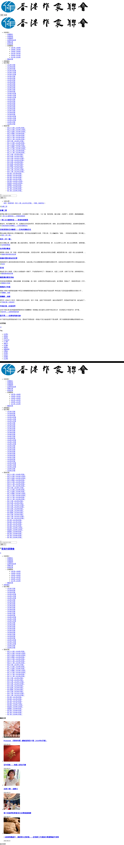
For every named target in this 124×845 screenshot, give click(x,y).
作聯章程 (10, 36)
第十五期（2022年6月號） (15, 164)
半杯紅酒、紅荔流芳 (8, 306)
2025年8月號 (11, 112)
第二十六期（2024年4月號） (16, 143)
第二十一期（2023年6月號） (16, 152)
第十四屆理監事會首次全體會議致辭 (17, 813)
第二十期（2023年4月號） (15, 154)
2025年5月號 (11, 107)
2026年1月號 (11, 122)
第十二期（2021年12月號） (16, 169)
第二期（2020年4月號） (15, 189)
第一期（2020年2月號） (15, 190)
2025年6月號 (11, 108)
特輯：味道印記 (39, 203)
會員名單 (10, 44)
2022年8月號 (11, 67)
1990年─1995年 (16, 49)
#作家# (6, 353)
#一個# (6, 341)
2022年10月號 (11, 70)
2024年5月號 (11, 88)
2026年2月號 (11, 124)
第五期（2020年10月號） (15, 183)
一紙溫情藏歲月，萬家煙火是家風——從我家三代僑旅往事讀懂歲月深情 (31, 837)
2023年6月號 (11, 86)
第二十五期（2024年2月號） (16, 145)
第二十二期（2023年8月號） (16, 150)
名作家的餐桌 (5, 249)
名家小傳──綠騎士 (11, 789)
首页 (5, 203)
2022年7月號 (11, 65)
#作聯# (6, 357)
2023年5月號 (11, 84)
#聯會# (6, 347)
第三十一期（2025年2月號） (16, 139)
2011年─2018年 (16, 57)
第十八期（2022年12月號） (16, 158)
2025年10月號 (11, 116)
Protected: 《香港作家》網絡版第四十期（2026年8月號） (25, 741)
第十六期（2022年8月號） (15, 162)
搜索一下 (3, 197)
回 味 (2, 268)
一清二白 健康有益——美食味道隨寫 (14, 220)
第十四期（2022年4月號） (15, 166)
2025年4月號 (11, 105)
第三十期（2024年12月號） (16, 141)
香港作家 (11, 203)
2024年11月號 (11, 95)
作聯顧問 (10, 38)
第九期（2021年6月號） (15, 175)
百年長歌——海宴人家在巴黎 (15, 765)
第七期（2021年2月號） (15, 179)
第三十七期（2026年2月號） (16, 128)
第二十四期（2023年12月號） (16, 147)
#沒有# (6, 355)
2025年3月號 (11, 103)
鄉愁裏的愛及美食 (7, 277)
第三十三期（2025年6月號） (16, 135)
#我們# (6, 338)
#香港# (6, 336)
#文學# (6, 334)
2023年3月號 (11, 80)
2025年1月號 (11, 99)
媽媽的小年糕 (5, 287)
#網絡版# (6, 349)
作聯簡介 (10, 34)
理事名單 (10, 42)
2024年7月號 (11, 89)
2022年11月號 (11, 72)
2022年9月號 (11, 68)
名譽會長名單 (11, 40)
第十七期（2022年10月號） (16, 160)
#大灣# (6, 358)
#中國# (6, 345)
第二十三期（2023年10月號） (16, 149)
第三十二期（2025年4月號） (16, 137)
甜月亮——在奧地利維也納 (10, 316)
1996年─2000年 (16, 51)
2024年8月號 (11, 91)
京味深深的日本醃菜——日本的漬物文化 (15, 229)
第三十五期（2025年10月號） (16, 131)
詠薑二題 (3, 210)
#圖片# (6, 343)
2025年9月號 (11, 114)
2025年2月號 (11, 101)
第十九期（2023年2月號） (15, 156)
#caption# (6, 340)
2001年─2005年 (16, 53)
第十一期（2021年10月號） (16, 171)
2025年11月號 (11, 118)
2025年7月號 (11, 110)
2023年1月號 (11, 76)
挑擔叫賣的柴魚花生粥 (8, 258)
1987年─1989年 (16, 47)
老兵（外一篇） (6, 239)
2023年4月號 (11, 82)
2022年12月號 (11, 74)
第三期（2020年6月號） (15, 187)
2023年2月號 (11, 78)
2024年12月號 (11, 97)
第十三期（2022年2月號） (15, 168)
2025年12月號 (11, 120)
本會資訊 (6, 61)
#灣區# (6, 351)
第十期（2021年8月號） (15, 173)
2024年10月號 (11, 93)
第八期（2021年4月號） (15, 177)
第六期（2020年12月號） (15, 181)
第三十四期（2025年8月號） (16, 133)
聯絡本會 (10, 59)
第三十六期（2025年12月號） (16, 129)
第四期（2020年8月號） (15, 185)
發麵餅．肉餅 (5, 296)
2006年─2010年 (16, 55)
